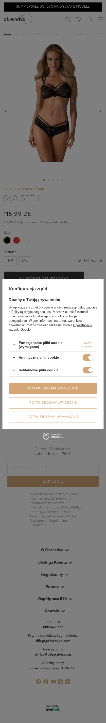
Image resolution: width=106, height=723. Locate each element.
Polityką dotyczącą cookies (31, 312)
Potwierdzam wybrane (53, 403)
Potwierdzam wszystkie (53, 388)
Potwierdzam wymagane (53, 417)
